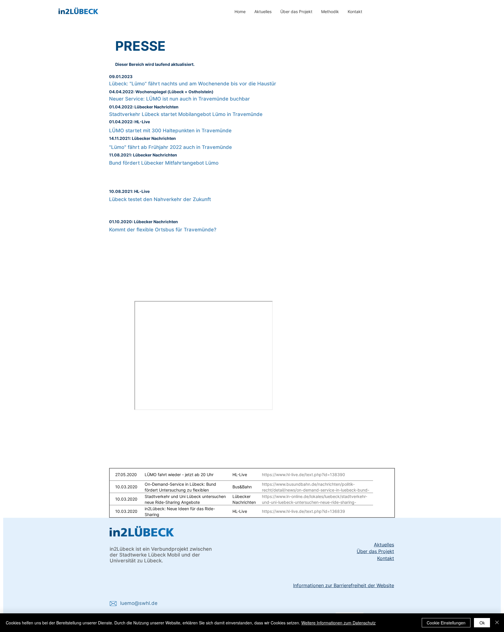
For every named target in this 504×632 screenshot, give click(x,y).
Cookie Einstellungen (446, 623)
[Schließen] (497, 622)
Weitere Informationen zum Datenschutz (338, 623)
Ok (482, 623)
